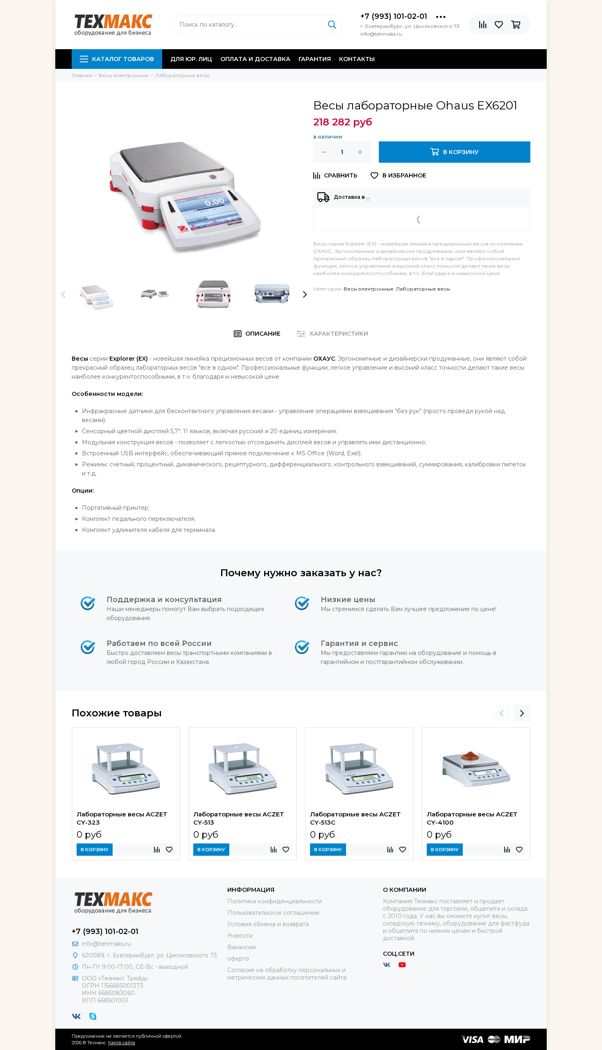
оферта (238, 958)
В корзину (95, 849)
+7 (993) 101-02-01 (393, 16)
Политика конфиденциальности (274, 901)
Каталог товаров (123, 59)
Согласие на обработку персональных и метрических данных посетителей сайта (286, 973)
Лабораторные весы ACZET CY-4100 (472, 818)
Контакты (357, 59)
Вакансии (241, 947)
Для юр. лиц (191, 59)
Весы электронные (369, 289)
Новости (240, 935)
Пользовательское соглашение (273, 912)
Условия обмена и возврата (268, 924)
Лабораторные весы (423, 289)
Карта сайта (121, 1042)
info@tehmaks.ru (106, 944)
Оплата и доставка (255, 59)
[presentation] (63, 294)
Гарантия (315, 59)
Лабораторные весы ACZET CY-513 (238, 818)
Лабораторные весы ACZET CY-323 (122, 818)
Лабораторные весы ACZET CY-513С (355, 818)
